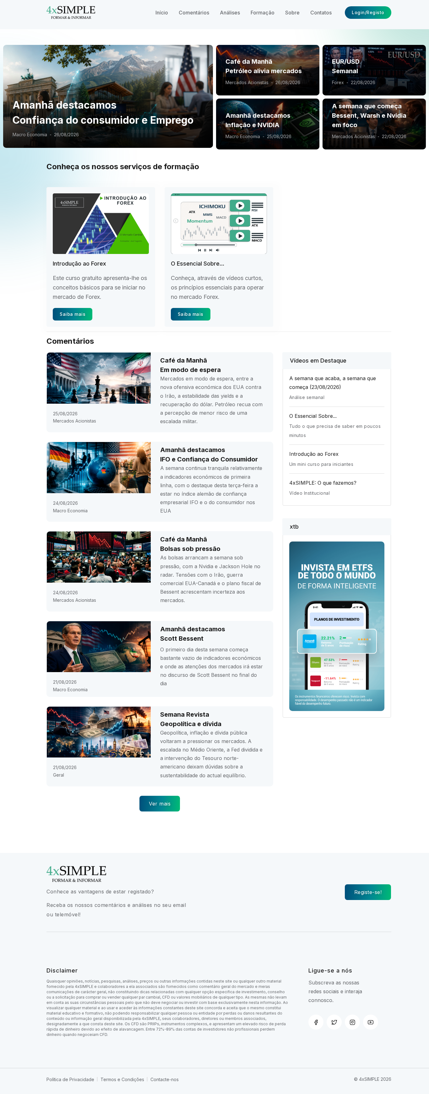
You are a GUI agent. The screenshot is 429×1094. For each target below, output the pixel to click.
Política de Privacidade (70, 1079)
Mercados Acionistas (247, 82)
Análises (230, 12)
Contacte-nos (164, 1079)
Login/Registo (368, 12)
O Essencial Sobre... (197, 263)
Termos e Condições (122, 1079)
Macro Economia (242, 136)
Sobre (292, 12)
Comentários (194, 12)
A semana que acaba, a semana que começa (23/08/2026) (332, 382)
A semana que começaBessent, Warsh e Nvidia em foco (369, 115)
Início (161, 12)
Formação (262, 12)
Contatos (321, 12)
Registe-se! (368, 892)
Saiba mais (72, 314)
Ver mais (160, 803)
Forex (338, 82)
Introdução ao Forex (79, 263)
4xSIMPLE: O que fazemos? (322, 483)
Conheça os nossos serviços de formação (122, 166)
